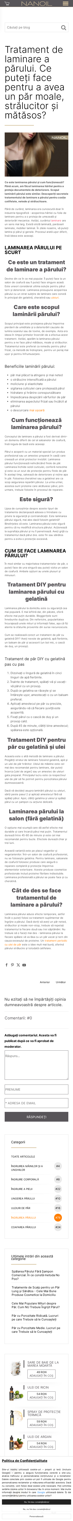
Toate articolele (23, 1156)
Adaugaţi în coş (41, 1375)
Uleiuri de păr (35, 1208)
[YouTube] (24, 965)
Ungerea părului (35, 1198)
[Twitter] (18, 965)
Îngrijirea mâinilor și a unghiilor (35, 1167)
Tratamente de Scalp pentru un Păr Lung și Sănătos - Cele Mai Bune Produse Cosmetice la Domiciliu (36, 1291)
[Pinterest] (12, 965)
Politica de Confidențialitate (24, 1461)
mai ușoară (36, 410)
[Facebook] (7, 965)
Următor (61, 982)
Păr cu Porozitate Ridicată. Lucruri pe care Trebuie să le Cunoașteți (35, 1317)
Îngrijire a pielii (35, 1189)
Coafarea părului (35, 1227)
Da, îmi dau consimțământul (36, 1502)
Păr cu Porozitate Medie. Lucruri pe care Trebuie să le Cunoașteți (36, 1330)
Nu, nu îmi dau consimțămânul (36, 1509)
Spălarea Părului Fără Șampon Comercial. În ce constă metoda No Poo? (36, 1275)
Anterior (45, 982)
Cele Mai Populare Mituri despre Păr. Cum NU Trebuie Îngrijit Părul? (36, 1305)
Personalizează (36, 1516)
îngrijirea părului (35, 1217)
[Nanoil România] (36, 3)
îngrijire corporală (35, 1179)
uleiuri (55, 297)
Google (41, 1492)
